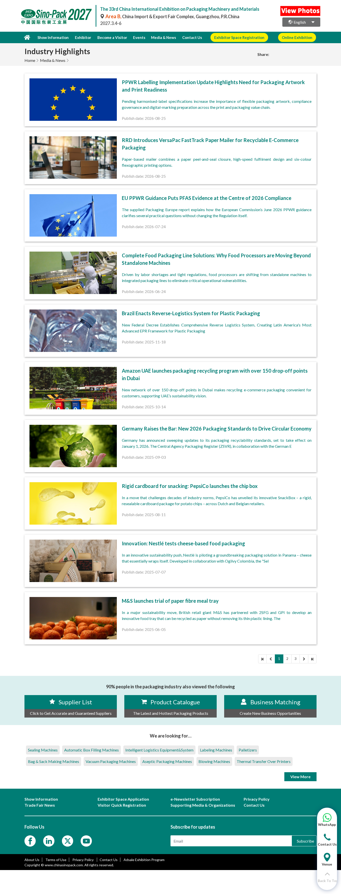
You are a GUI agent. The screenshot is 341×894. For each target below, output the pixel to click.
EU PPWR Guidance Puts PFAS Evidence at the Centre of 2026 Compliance (206, 198)
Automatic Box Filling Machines (91, 749)
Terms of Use (55, 860)
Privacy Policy (83, 860)
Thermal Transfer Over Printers (264, 761)
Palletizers (248, 749)
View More (300, 776)
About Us (31, 860)
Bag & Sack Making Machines (53, 761)
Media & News (52, 60)
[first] (262, 658)
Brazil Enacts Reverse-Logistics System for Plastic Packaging (191, 313)
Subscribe (305, 841)
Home (29, 60)
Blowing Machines (214, 761)
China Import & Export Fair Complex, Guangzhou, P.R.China (172, 16)
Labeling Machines (216, 749)
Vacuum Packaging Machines (111, 761)
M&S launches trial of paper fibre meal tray (170, 601)
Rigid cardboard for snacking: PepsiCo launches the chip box (190, 486)
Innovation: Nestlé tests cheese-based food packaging (183, 543)
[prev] (270, 658)
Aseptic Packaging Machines (167, 761)
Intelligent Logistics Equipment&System (159, 749)
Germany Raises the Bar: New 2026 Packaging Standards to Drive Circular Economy (217, 429)
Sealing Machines (43, 749)
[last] (312, 658)
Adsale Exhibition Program (144, 860)
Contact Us (192, 37)
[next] (304, 658)
